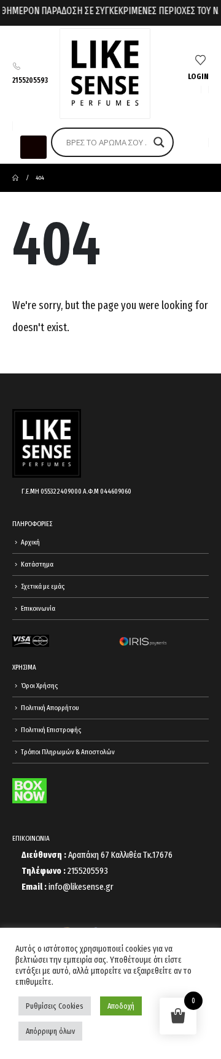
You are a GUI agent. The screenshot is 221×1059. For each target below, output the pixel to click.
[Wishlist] (200, 60)
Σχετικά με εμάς (42, 586)
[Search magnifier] (159, 142)
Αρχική (30, 542)
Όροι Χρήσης (39, 685)
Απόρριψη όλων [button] (50, 1031)
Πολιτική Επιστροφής (51, 729)
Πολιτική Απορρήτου (50, 707)
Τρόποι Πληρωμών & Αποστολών (68, 751)
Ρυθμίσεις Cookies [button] (54, 1006)
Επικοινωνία (38, 608)
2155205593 (30, 80)
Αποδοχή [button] (120, 1006)
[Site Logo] (105, 73)
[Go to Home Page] (15, 178)
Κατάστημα (37, 564)
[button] (33, 147)
